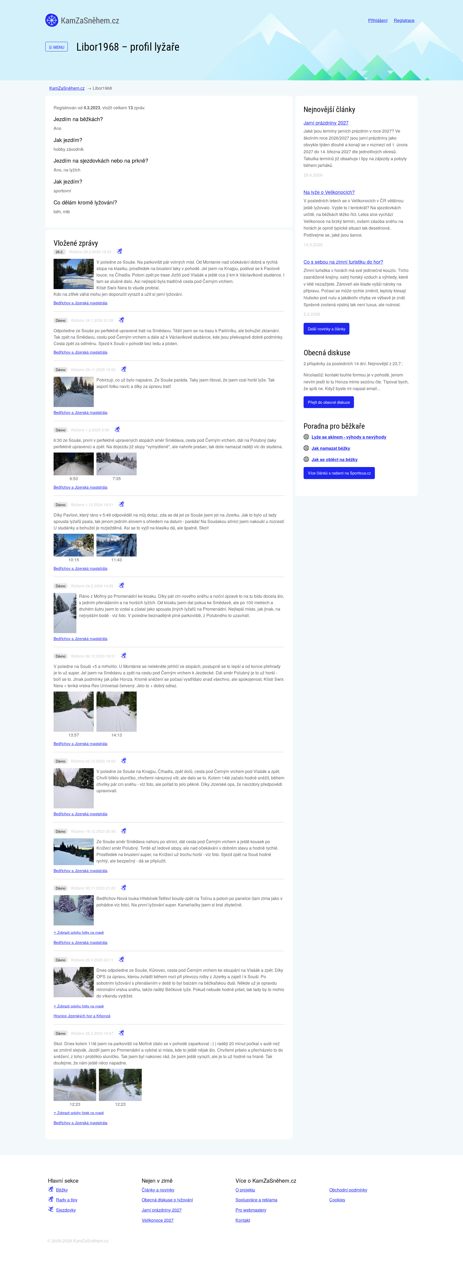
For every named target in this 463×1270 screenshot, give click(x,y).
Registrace (404, 20)
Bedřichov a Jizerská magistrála (80, 302)
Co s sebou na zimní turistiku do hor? (343, 261)
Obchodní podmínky (348, 1190)
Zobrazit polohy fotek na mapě (79, 1112)
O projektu (245, 1190)
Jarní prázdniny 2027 (326, 122)
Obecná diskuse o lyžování (167, 1200)
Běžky (62, 1190)
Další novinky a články (326, 328)
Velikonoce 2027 (158, 1220)
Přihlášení (377, 20)
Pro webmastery (251, 1210)
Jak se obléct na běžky (335, 459)
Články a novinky (158, 1190)
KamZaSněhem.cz (82, 20)
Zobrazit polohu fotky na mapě (79, 932)
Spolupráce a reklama (256, 1200)
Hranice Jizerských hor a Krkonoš (82, 1015)
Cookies (337, 1200)
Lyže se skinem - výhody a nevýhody (349, 437)
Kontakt (243, 1220)
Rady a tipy (66, 1200)
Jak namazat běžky (331, 448)
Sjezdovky (66, 1210)
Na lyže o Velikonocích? (329, 191)
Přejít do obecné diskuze (329, 402)
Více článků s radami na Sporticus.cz (339, 473)
